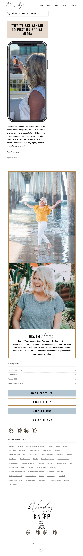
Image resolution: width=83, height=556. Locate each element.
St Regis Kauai (30, 480)
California (12, 450)
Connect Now (42, 411)
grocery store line (63, 459)
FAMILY (35, 459)
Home (42, 5)
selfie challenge (31, 476)
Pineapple (50, 471)
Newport (30, 467)
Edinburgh (12, 459)
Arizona (20, 446)
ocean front (53, 467)
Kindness (41, 463)
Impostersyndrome (28, 463)
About (49, 5)
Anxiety (11, 446)
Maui (70, 463)
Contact (72, 5)
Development (14, 370)
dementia (59, 454)
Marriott (49, 463)
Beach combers (61, 446)
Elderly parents (25, 459)
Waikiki (66, 480)
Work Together (42, 393)
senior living (51, 476)
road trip (60, 471)
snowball (62, 476)
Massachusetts (61, 463)
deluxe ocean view (47, 454)
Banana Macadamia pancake (35, 446)
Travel (10, 379)
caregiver (22, 450)
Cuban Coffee (32, 454)
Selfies (41, 476)
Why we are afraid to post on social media (27, 29)
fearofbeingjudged (47, 459)
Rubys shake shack (15, 476)
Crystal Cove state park (17, 454)
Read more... (12, 152)
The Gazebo (42, 480)
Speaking (57, 5)
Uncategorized (14, 383)
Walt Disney (13, 484)
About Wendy (42, 402)
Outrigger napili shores (36, 471)
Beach (51, 446)
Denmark (69, 454)
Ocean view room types (17, 471)
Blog (65, 5)
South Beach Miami (15, 480)
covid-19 (57, 450)
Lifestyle (11, 375)
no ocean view (41, 467)
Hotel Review (13, 463)
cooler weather (34, 450)
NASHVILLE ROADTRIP (16, 467)
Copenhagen (47, 450)
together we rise (55, 480)
